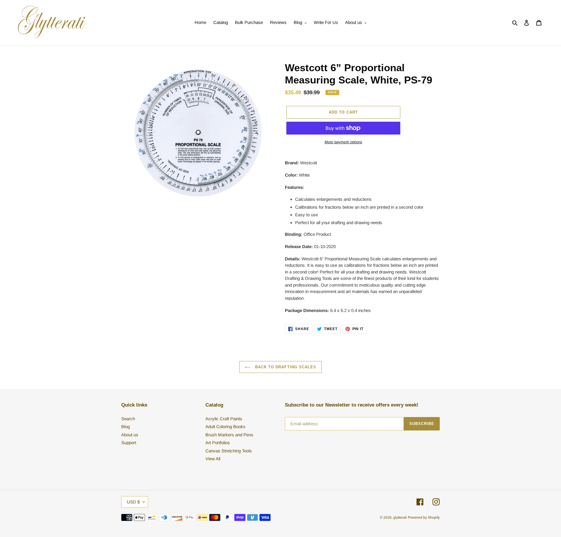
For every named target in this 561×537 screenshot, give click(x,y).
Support (128, 442)
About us (129, 434)
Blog (125, 426)
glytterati (400, 517)
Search (128, 418)
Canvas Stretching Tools (228, 450)
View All (212, 458)
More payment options (343, 142)
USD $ (133, 501)
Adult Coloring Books (225, 426)
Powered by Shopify (424, 517)
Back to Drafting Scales (285, 367)
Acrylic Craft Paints (223, 418)
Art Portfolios (217, 442)
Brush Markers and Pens (229, 434)
